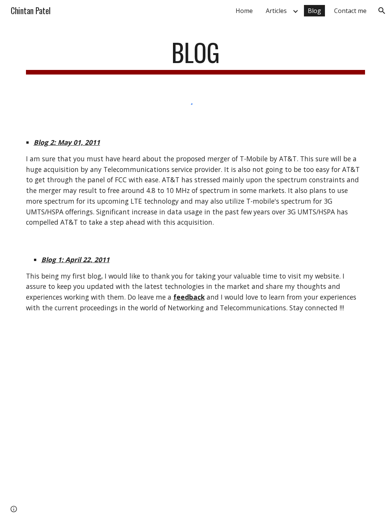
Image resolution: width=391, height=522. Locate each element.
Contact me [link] (350, 10)
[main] (195, 56)
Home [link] (244, 10)
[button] (382, 11)
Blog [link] (314, 10)
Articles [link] (276, 10)
